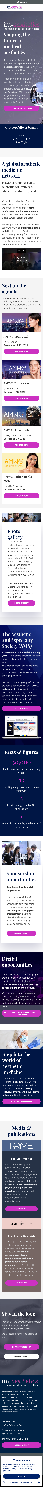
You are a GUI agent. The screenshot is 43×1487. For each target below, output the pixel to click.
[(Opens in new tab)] (14, 7)
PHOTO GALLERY (21, 603)
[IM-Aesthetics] (20, 1382)
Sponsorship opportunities (21, 876)
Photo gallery (15, 534)
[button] (21, 2)
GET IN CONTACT (21, 933)
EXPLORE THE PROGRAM (21, 1101)
